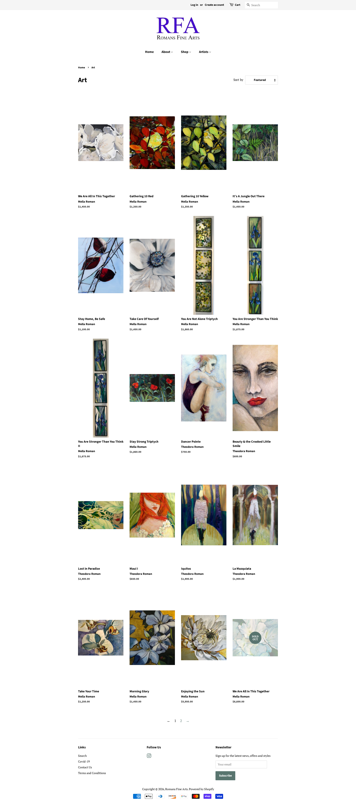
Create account (214, 5)
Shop (185, 52)
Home (149, 52)
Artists (204, 52)
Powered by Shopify (201, 789)
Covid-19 (84, 761)
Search (82, 756)
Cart (237, 5)
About (166, 52)
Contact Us (85, 767)
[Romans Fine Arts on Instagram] (149, 756)
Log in (194, 5)
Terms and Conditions (92, 773)
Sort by (238, 80)
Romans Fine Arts (176, 789)
